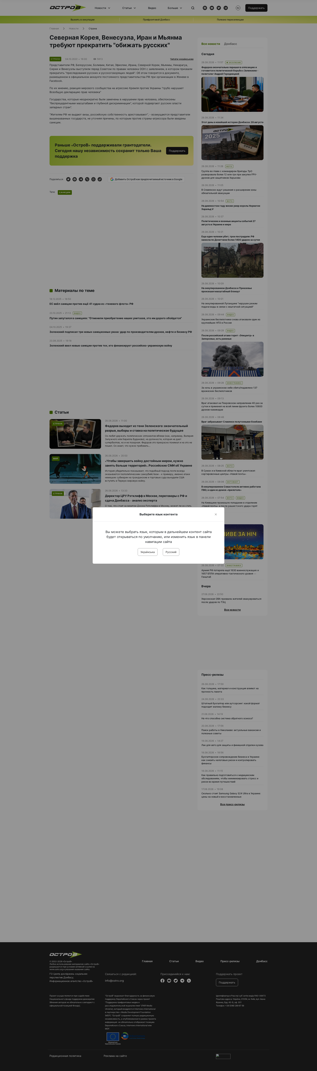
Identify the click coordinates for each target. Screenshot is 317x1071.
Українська (148, 552)
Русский (171, 552)
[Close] (216, 514)
